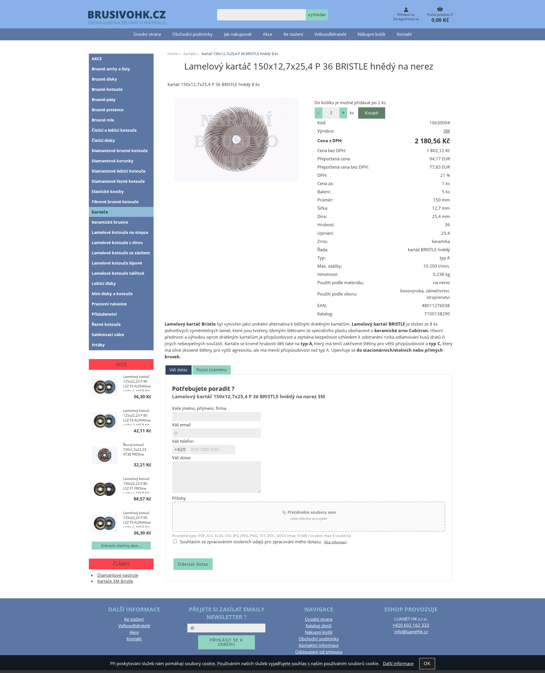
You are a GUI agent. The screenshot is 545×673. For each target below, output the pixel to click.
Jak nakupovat (237, 34)
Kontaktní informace (319, 645)
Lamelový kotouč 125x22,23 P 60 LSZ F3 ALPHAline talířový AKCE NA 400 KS (137, 518)
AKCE (97, 58)
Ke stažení (293, 34)
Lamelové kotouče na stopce (120, 232)
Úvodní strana (147, 34)
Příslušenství (104, 314)
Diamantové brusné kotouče (120, 150)
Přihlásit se (406, 14)
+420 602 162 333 (411, 625)
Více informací (335, 542)
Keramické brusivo (110, 222)
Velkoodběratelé (330, 34)
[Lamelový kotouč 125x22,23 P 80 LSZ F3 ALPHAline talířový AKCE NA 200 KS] (105, 421)
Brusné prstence (107, 109)
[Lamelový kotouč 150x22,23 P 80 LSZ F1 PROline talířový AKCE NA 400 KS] (105, 490)
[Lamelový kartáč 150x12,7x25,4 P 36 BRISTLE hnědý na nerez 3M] (236, 139)
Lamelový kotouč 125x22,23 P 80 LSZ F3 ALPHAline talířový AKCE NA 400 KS (137, 382)
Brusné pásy (104, 99)
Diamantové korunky (112, 160)
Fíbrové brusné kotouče (115, 201)
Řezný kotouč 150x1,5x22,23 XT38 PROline (134, 449)
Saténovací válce (108, 334)
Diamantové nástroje (117, 575)
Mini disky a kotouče (112, 293)
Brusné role (103, 120)
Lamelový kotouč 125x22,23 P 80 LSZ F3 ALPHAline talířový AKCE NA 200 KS (137, 416)
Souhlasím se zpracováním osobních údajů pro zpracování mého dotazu (250, 542)
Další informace (398, 663)
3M (446, 131)
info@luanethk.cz (411, 632)
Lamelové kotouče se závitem (121, 252)
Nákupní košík (371, 34)
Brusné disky (104, 79)
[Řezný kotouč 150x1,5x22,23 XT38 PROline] (105, 455)
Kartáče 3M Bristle (115, 581)
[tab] (178, 370)
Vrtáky (98, 344)
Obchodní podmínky (192, 34)
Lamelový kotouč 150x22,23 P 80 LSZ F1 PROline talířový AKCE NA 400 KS (136, 484)
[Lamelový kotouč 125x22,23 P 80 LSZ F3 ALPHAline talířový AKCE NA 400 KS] (105, 387)
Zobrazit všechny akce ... (121, 545)
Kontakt (404, 34)
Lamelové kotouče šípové (117, 263)
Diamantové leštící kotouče (118, 171)
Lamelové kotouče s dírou (117, 242)
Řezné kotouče (106, 324)
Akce (267, 34)
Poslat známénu (211, 369)
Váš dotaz (178, 369)
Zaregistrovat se (406, 18)
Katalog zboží (319, 626)
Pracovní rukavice (109, 304)
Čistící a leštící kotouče (114, 130)
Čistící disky (103, 140)
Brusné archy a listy (111, 69)
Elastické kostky (108, 191)
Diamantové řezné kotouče (118, 181)
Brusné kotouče (107, 89)
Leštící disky (104, 283)
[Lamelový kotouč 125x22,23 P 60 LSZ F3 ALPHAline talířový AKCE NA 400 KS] (105, 524)
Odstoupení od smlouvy (318, 652)
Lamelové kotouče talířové (118, 273)
